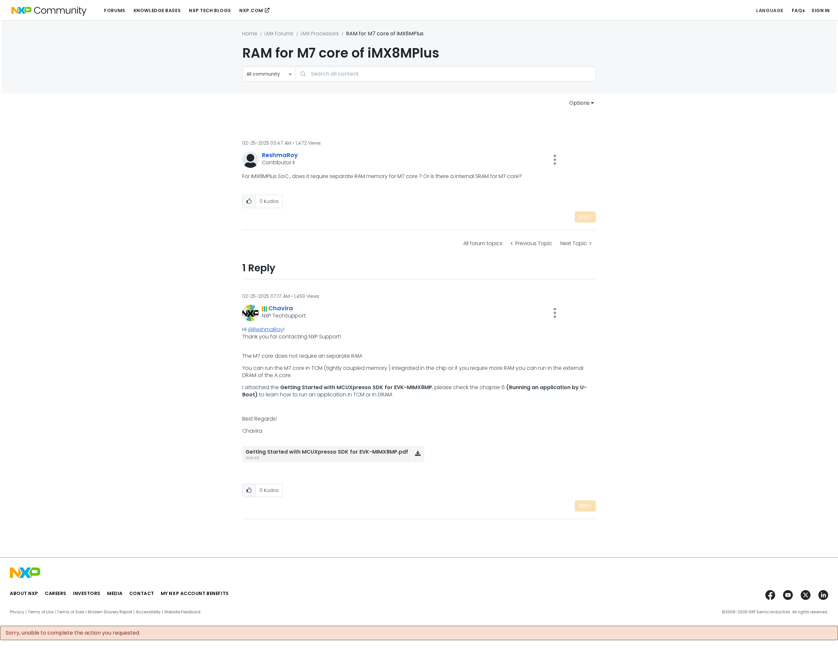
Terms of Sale (70, 612)
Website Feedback (182, 612)
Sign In (820, 10)
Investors (86, 593)
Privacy (17, 612)
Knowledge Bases (157, 10)
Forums (114, 10)
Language (769, 10)
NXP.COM (251, 10)
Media (115, 593)
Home (249, 33)
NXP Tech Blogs (210, 10)
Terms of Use (40, 612)
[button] (555, 160)
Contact (141, 593)
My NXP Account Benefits (195, 593)
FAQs (798, 10)
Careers (55, 593)
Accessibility (148, 612)
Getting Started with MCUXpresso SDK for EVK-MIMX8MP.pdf (327, 452)
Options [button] (579, 103)
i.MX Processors (320, 33)
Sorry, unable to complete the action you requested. (73, 633)
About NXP (24, 593)
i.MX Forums (278, 33)
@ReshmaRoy (265, 329)
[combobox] (446, 73)
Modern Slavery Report (110, 612)
